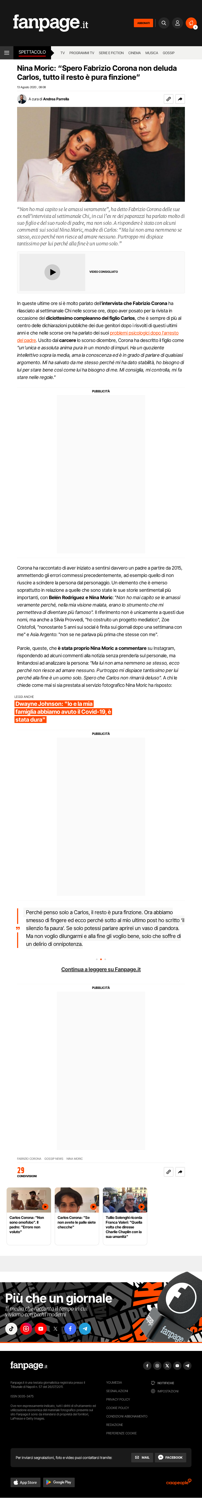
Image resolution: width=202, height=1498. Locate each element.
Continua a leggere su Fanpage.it (101, 969)
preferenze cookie (121, 1433)
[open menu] (6, 52)
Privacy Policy (118, 1399)
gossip (169, 53)
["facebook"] (70, 1329)
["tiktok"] (11, 1329)
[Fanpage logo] (44, 23)
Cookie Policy (117, 1408)
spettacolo (32, 52)
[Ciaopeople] (178, 1483)
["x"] (55, 1329)
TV (62, 53)
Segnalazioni (117, 1391)
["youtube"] (41, 1329)
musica (151, 53)
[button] (180, 99)
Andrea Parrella (56, 99)
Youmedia (114, 1382)
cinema (134, 53)
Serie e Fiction (111, 53)
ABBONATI (143, 23)
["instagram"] (26, 1329)
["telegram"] (85, 1329)
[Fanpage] (29, 1365)
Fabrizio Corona (29, 1158)
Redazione (114, 1425)
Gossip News (53, 1158)
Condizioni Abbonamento (127, 1416)
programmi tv (81, 53)
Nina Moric (75, 1158)
